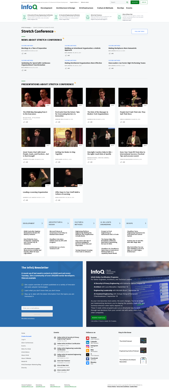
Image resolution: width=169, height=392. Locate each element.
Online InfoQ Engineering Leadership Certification (69, 349)
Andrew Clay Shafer (29, 197)
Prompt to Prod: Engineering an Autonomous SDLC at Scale (110, 233)
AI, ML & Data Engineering (106, 223)
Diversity (24, 367)
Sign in (144, 2)
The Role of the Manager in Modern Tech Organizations (98, 113)
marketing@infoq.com (70, 386)
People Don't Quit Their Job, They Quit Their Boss (132, 113)
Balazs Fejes (27, 117)
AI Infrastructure (86, 8)
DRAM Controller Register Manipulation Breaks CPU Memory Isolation (32, 233)
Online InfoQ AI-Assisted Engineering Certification (69, 355)
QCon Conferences (27, 342)
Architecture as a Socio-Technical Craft (57, 248)
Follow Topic (139, 31)
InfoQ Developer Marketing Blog (31, 364)
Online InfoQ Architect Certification (68, 343)
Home (23, 333)
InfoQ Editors (25, 352)
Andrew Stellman (28, 159)
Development (46, 8)
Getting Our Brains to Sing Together (65, 153)
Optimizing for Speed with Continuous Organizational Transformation (35, 64)
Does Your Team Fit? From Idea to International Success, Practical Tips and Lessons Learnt (132, 154)
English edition (74, 2)
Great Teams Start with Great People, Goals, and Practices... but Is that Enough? (36, 154)
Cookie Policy (133, 386)
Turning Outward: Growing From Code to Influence (84, 251)
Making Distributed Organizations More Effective (83, 63)
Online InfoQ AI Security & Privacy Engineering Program (68, 338)
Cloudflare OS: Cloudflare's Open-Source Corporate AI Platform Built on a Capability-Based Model (110, 251)
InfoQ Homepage (26, 27)
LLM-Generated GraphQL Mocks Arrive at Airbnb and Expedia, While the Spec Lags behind (32, 251)
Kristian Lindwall (103, 157)
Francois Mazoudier (126, 159)
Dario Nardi (58, 159)
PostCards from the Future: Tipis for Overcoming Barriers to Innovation (67, 114)
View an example (28, 278)
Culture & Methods (105, 8)
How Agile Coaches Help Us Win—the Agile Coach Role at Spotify (100, 153)
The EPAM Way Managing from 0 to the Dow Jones (35, 113)
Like (25, 53)
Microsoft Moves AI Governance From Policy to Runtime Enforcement (58, 233)
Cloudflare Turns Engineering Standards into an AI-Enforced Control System (136, 234)
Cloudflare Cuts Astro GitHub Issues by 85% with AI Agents (58, 240)
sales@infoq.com (40, 386)
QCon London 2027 (63, 370)
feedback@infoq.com (27, 386)
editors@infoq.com (55, 386)
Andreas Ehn (91, 119)
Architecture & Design (65, 8)
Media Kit (24, 361)
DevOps (120, 8)
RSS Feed (55, 31)
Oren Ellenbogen (125, 119)
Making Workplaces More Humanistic (123, 48)
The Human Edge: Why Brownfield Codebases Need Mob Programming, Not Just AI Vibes (109, 241)
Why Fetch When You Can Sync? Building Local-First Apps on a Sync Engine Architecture (135, 249)
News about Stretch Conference (41, 39)
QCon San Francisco (63, 361)
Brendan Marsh (92, 157)
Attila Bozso (36, 117)
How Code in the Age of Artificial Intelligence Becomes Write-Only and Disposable (83, 243)
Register (135, 2)
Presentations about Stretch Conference (47, 84)
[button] (37, 314)
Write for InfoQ (26, 349)
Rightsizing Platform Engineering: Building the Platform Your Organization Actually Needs (84, 234)
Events (129, 8)
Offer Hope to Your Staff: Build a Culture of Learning (67, 193)
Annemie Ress (59, 119)
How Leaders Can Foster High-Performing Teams (127, 63)
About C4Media (26, 358)
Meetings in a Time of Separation (34, 48)
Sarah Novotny (60, 197)
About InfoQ (25, 355)
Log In (24, 339)
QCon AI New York (63, 365)
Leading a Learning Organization (35, 192)
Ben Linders (25, 50)
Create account (26, 336)
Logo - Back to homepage (29, 7)
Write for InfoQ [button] (85, 2)
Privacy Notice (112, 386)
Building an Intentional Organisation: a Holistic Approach (83, 49)
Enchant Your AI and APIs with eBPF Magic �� (135, 241)
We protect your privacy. (28, 318)
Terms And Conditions (122, 386)
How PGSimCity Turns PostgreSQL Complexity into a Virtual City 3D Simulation (31, 241)
